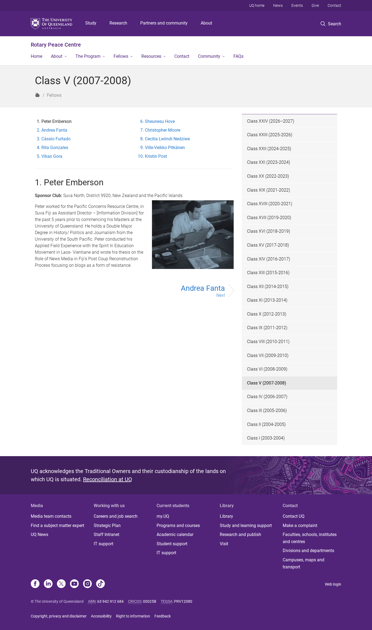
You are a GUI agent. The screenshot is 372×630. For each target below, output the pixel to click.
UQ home (256, 5)
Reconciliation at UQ (107, 479)
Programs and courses (178, 525)
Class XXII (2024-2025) (269, 148)
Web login (333, 584)
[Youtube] (74, 584)
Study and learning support (246, 525)
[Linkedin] (48, 584)
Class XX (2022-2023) (268, 176)
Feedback (162, 616)
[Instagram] (87, 584)
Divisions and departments (308, 550)
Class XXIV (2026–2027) (270, 121)
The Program (87, 56)
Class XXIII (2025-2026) (269, 134)
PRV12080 (183, 601)
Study (90, 23)
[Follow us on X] (61, 584)
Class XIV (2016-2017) (268, 259)
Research (118, 23)
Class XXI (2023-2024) (268, 162)
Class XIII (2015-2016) (268, 272)
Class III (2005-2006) (267, 410)
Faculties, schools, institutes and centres (310, 538)
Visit (224, 543)
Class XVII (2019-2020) (269, 217)
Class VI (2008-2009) (267, 369)
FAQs (238, 56)
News (278, 5)
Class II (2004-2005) (266, 424)
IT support (103, 543)
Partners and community (164, 23)
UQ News (39, 534)
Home (36, 56)
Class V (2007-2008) (266, 383)
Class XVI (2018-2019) (268, 231)
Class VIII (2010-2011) (268, 341)
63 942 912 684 (110, 601)
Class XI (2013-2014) (267, 300)
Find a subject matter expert (57, 525)
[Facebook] (35, 584)
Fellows (121, 56)
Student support (172, 543)
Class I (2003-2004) (266, 438)
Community (209, 56)
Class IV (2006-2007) (267, 396)
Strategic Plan (107, 525)
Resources (151, 56)
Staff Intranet (106, 534)
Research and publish (240, 534)
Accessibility (101, 616)
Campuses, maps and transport (303, 563)
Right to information (133, 616)
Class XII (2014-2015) (267, 286)
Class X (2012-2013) (266, 314)
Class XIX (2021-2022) (268, 190)
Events (297, 5)
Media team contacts (51, 516)
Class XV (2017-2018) (268, 245)
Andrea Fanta (203, 291)
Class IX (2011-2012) (267, 327)
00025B (149, 601)
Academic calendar (175, 534)
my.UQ (163, 516)
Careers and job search (116, 516)
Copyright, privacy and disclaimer (59, 616)
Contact (334, 5)
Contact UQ (293, 516)
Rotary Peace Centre (56, 44)
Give (315, 5)
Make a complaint (300, 525)
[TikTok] (100, 584)
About (206, 23)
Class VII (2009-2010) (267, 355)
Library (226, 516)
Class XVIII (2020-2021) (269, 203)
